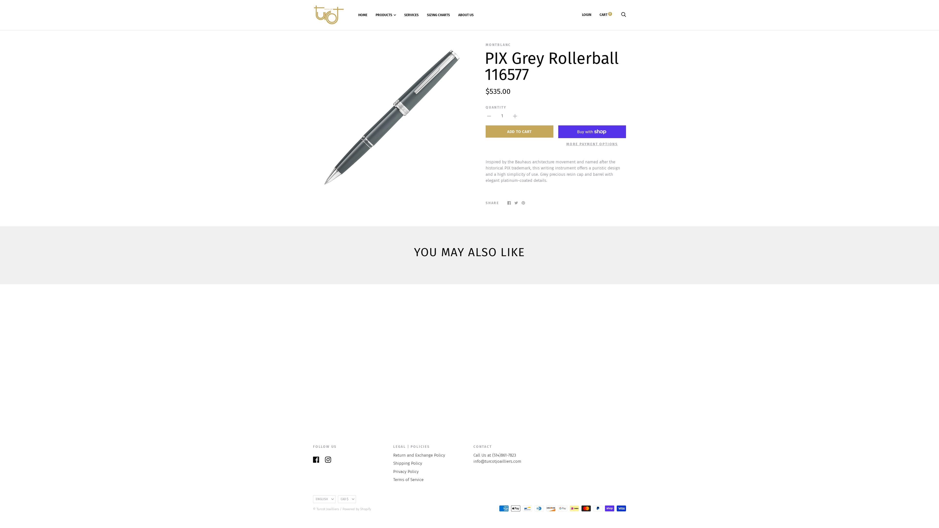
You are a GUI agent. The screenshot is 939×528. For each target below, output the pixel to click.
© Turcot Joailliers (326, 509)
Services (411, 15)
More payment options (592, 144)
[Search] (623, 15)
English (322, 499)
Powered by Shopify (357, 509)
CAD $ (344, 499)
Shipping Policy (407, 463)
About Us (466, 15)
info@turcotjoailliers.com (497, 461)
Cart (605, 15)
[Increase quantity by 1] (515, 116)
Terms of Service (408, 479)
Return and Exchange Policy (419, 455)
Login (586, 15)
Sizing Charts (438, 15)
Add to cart (519, 131)
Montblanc (498, 45)
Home (362, 15)
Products (384, 15)
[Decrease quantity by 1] (489, 116)
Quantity (496, 107)
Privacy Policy (406, 471)
